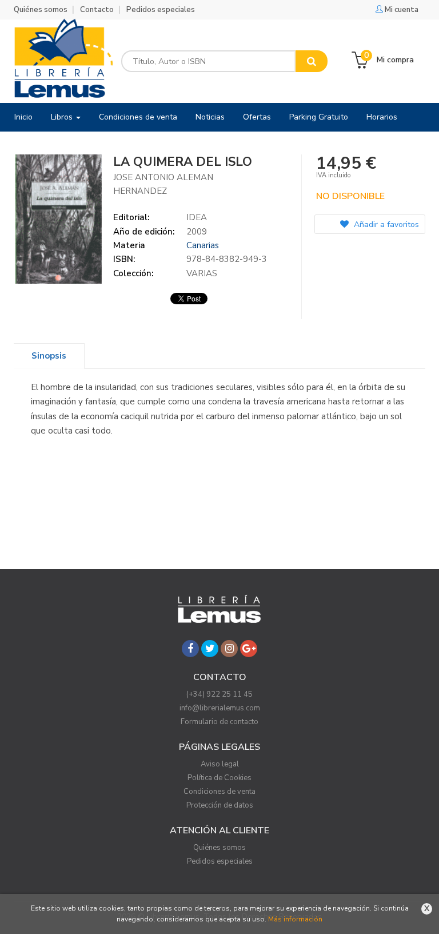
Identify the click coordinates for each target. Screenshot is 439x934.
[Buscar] (312, 61)
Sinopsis (48, 355)
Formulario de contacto (219, 722)
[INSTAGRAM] (229, 648)
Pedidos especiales (160, 10)
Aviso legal (220, 764)
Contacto (97, 10)
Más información (295, 919)
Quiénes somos (40, 10)
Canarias (202, 245)
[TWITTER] (209, 648)
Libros (63, 117)
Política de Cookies (219, 778)
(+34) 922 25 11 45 (219, 694)
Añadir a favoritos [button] (385, 224)
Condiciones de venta (219, 791)
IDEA (196, 217)
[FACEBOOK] (190, 648)
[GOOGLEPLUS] (248, 648)
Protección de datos (219, 805)
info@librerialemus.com (219, 708)
